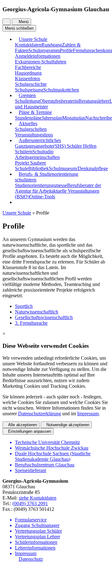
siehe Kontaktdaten (37, 497)
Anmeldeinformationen (37, 56)
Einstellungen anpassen (29, 431)
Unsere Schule (33, 39)
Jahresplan (52, 118)
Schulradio (43, 151)
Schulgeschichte (31, 84)
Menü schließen (19, 28)
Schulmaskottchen (61, 89)
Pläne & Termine (35, 112)
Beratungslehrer (94, 101)
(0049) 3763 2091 (30, 503)
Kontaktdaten (28, 44)
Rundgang (51, 44)
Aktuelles (28, 123)
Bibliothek (38, 168)
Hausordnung (28, 73)
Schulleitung (27, 101)
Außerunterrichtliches (40, 140)
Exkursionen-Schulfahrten (40, 61)
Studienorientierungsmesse (41, 185)
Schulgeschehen (31, 129)
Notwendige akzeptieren (67, 424)
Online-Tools (42, 196)
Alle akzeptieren (22, 424)
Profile (66, 50)
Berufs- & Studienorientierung (48, 174)
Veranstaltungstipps (34, 134)
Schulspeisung (29, 89)
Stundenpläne (28, 118)
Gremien (27, 95)
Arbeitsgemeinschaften (37, 157)
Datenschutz (31, 559)
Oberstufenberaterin (59, 101)
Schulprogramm (44, 50)
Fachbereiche (28, 67)
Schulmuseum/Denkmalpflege (78, 168)
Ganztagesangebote (34, 146)
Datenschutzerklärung (39, 413)
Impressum (88, 413)
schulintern (25, 179)
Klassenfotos (27, 78)
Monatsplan (73, 118)
